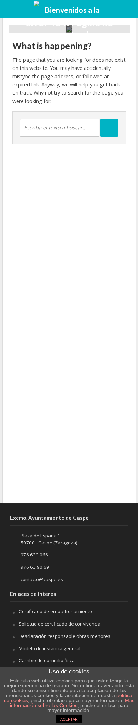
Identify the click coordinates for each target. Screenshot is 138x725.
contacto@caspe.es (42, 579)
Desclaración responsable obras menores (64, 636)
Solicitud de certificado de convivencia (59, 624)
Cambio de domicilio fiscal (47, 660)
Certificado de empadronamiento (55, 611)
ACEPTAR (69, 719)
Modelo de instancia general (49, 648)
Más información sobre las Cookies (72, 702)
